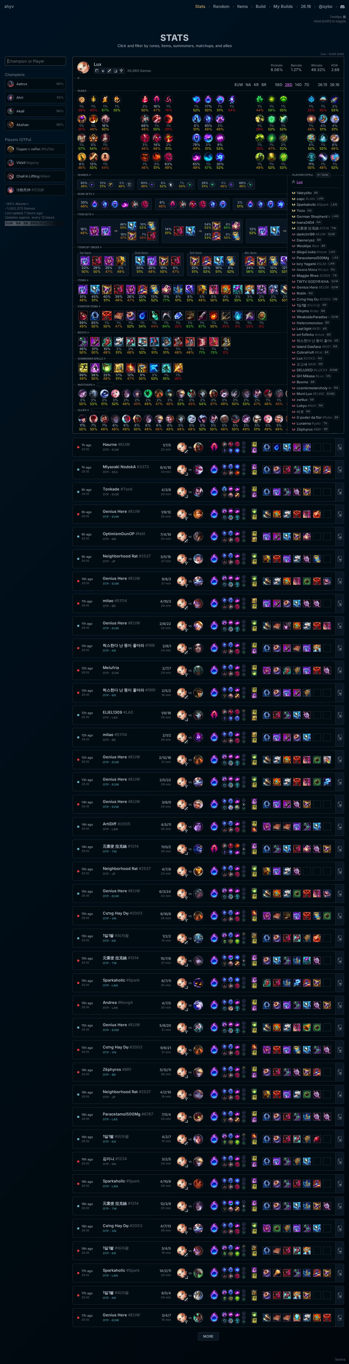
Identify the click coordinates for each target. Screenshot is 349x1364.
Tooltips (336, 17)
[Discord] (342, 7)
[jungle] (103, 70)
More (208, 1336)
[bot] (115, 70)
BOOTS (82, 332)
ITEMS (82, 280)
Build (261, 6)
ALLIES (82, 410)
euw (238, 84)
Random (221, 6)
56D (278, 84)
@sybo (325, 6)
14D (298, 84)
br (263, 84)
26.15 (322, 84)
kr (256, 84)
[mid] (109, 70)
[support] (121, 70)
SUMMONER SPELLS (90, 358)
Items (242, 6)
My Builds (283, 6)
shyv (9, 6)
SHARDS (83, 174)
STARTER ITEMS (88, 306)
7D (306, 84)
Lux (300, 182)
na (248, 84)
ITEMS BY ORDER (88, 247)
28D (288, 84)
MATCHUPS (85, 384)
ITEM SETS (84, 214)
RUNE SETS (85, 193)
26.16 (306, 6)
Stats (200, 6)
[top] (97, 70)
